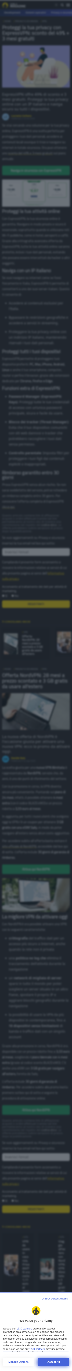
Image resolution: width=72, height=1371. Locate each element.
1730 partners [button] (24, 1328)
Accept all (53, 1361)
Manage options (18, 1361)
